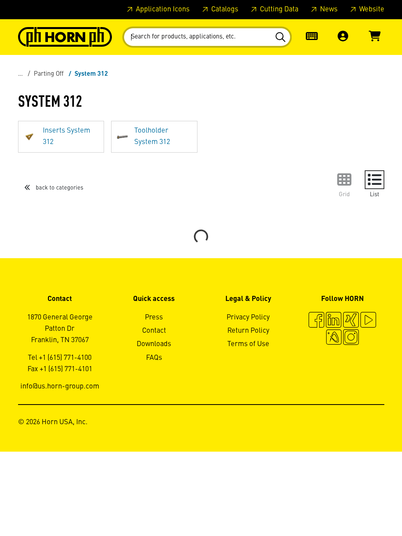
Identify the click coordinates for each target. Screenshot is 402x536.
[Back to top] (366, 508)
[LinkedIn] (334, 321)
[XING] (351, 321)
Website (371, 9)
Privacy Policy (248, 317)
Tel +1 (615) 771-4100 (59, 357)
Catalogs (224, 9)
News (328, 9)
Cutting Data (278, 9)
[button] (343, 37)
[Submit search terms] (281, 37)
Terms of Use (248, 344)
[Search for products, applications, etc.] (281, 37)
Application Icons (162, 9)
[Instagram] (351, 338)
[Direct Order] (312, 37)
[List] (374, 179)
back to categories (58, 188)
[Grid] (344, 179)
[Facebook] (316, 321)
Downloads (154, 344)
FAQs (154, 357)
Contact (154, 330)
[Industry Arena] (334, 338)
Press (154, 317)
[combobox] (207, 37)
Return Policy (248, 330)
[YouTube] (368, 321)
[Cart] (374, 37)
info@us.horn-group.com (59, 386)
